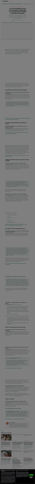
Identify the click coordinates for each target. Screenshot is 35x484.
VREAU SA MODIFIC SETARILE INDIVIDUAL (31, 477)
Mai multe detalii (11, 474)
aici (12, 479)
